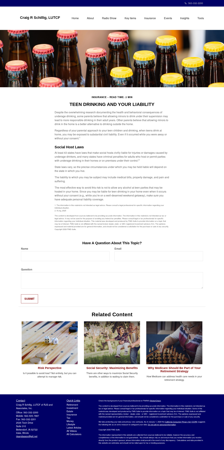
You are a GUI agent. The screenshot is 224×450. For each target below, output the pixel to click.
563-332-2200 (195, 3)
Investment (72, 408)
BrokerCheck (155, 400)
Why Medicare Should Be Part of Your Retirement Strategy (174, 369)
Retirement (72, 404)
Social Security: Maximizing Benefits (112, 368)
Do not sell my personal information (162, 424)
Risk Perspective (49, 368)
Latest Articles (74, 427)
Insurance (72, 414)
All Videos (72, 430)
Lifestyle (71, 424)
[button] (90, 18)
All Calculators (74, 434)
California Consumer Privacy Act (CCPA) (181, 421)
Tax (68, 417)
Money (70, 421)
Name (24, 248)
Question (26, 269)
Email (117, 248)
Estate (70, 411)
